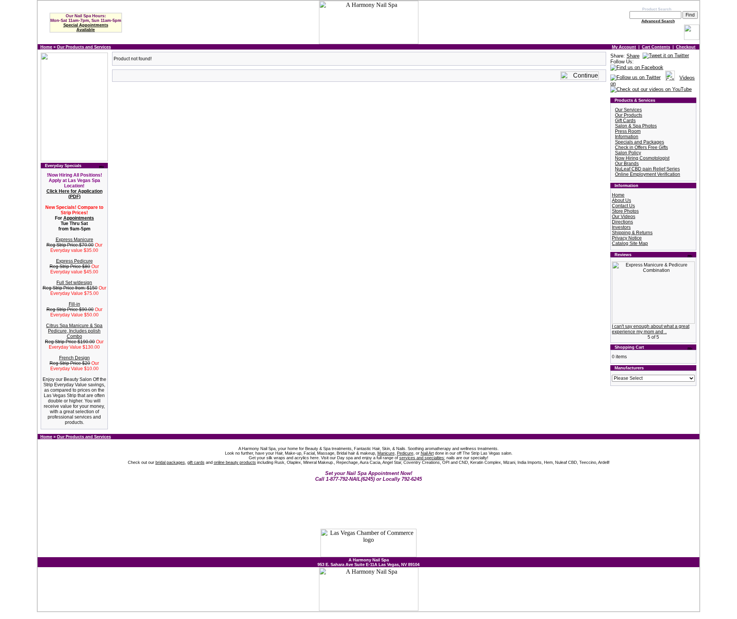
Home (46, 47)
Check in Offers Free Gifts (641, 147)
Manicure (386, 453)
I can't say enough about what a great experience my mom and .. (650, 329)
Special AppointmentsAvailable (85, 27)
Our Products (628, 115)
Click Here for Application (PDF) (74, 194)
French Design (74, 358)
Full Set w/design (74, 282)
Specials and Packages (639, 142)
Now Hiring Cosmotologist (642, 158)
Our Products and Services (84, 47)
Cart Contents (656, 47)
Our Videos (623, 216)
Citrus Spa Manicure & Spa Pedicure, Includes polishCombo (74, 331)
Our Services (628, 110)
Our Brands (627, 163)
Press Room (628, 131)
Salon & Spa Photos (636, 126)
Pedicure (405, 453)
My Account (624, 47)
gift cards (196, 462)
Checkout (686, 47)
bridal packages (170, 462)
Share (633, 56)
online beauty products (235, 462)
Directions (622, 222)
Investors (621, 227)
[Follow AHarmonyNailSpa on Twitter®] (635, 78)
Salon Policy (628, 153)
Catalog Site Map (630, 243)
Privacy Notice (627, 238)
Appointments (78, 218)
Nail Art (427, 453)
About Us (621, 200)
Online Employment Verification (647, 174)
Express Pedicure (74, 261)
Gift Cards (625, 120)
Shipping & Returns (632, 232)
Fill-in (74, 304)
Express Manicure (74, 239)
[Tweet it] (666, 56)
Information (626, 136)
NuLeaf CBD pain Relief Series (647, 169)
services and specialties (421, 457)
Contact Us (623, 206)
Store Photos (625, 211)
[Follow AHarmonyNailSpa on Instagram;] (670, 78)
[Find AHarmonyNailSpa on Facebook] (636, 68)
